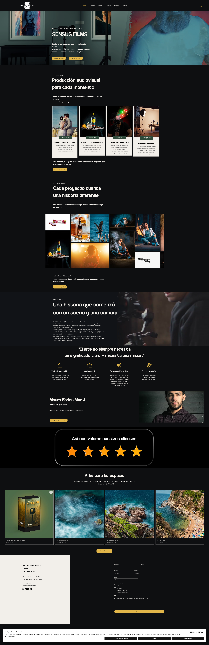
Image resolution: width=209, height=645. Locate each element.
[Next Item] (167, 241)
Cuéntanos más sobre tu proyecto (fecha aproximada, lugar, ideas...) (131, 598)
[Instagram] (23, 589)
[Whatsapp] (31, 589)
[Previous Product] (3, 517)
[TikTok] (26, 589)
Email (115, 577)
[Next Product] (206, 517)
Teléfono (136, 570)
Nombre (116, 564)
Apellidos (143, 564)
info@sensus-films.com (29, 585)
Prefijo (116, 570)
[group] (104, 517)
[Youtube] (28, 589)
